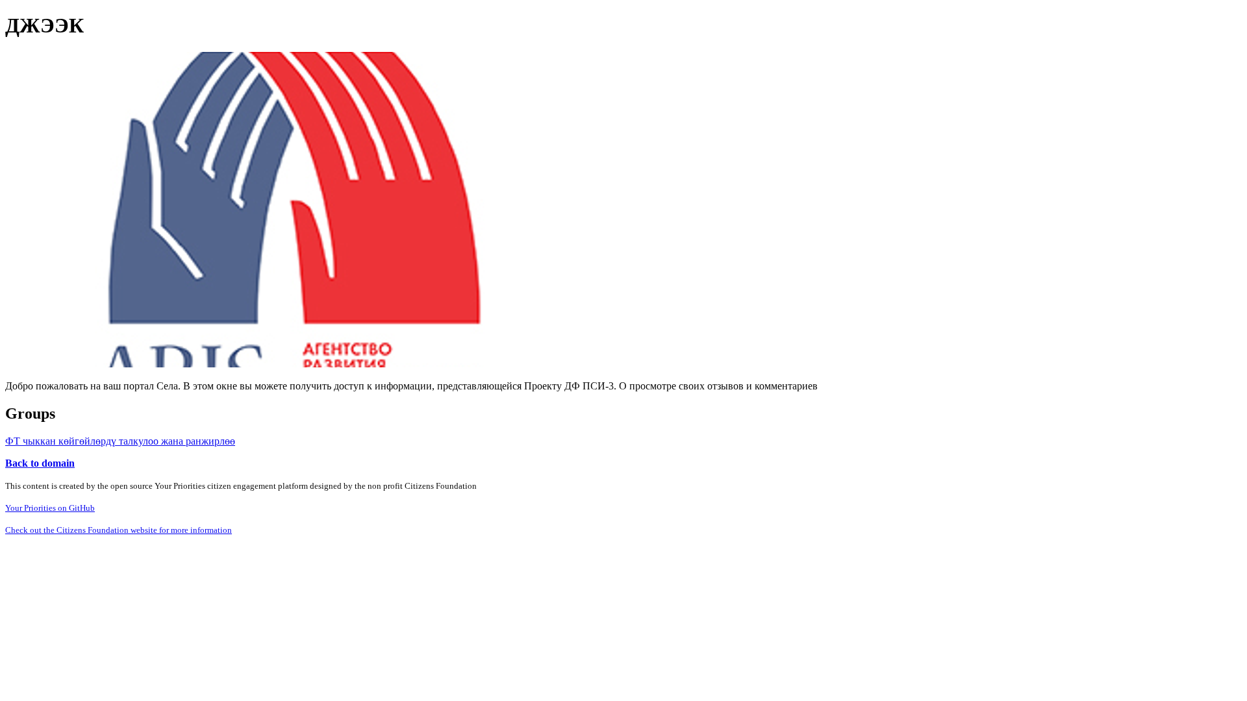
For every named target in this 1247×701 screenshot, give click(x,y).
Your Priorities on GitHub (50, 508)
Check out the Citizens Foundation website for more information (118, 530)
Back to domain (40, 463)
